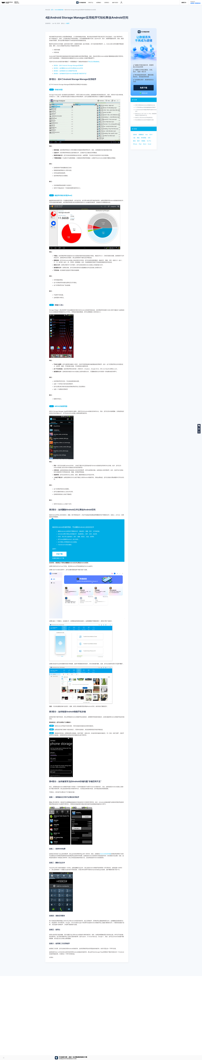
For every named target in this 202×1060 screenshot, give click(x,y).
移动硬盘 (143, 137)
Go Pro (149, 141)
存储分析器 (59, 90)
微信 (134, 141)
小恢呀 (67, 23)
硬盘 (138, 137)
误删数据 (141, 134)
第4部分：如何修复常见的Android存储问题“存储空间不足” (70, 73)
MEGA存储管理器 (61, 406)
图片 (138, 141)
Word (144, 144)
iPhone (135, 144)
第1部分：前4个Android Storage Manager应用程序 (68, 65)
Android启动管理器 (105, 854)
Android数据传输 (59, 9)
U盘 (134, 137)
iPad (140, 144)
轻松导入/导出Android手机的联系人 (144, 117)
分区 (149, 137)
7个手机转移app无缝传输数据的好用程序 (145, 107)
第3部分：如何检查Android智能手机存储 (65, 71)
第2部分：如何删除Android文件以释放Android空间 (68, 68)
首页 (52, 9)
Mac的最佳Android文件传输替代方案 (144, 119)
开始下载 (59, 554)
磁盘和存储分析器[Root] (63, 195)
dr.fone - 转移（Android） (65, 523)
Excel (149, 144)
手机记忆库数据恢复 (93, 61)
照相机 (143, 141)
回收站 (135, 134)
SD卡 (150, 134)
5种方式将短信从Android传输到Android (145, 105)
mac (146, 134)
